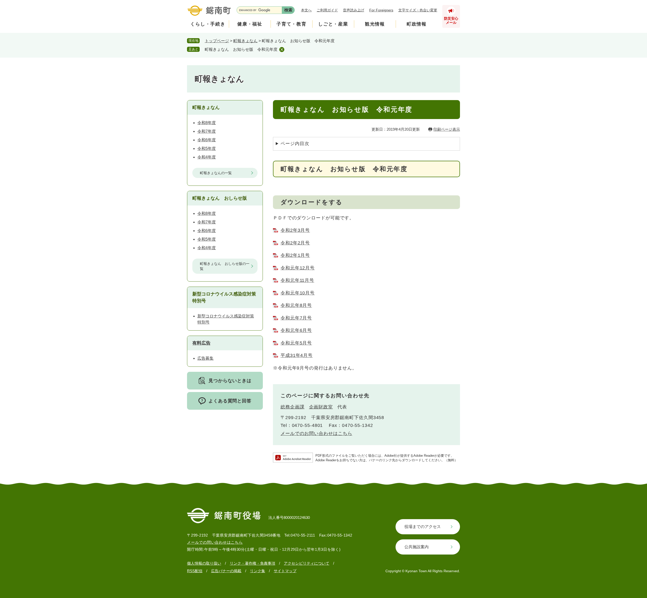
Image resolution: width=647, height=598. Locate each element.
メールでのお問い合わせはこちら (316, 433)
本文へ (306, 10)
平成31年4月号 (297, 355)
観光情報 (375, 24)
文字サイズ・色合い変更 (417, 10)
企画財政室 (321, 406)
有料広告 (201, 343)
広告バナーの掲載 (226, 571)
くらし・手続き (207, 24)
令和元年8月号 (296, 305)
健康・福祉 (249, 24)
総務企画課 (293, 406)
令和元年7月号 (296, 317)
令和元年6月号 (296, 330)
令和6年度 (206, 140)
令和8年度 (206, 123)
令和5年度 (206, 148)
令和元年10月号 (298, 292)
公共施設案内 (416, 547)
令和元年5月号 (296, 343)
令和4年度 (206, 157)
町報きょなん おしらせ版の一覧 (224, 266)
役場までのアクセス (422, 526)
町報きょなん (245, 41)
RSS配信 (194, 571)
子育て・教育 (291, 24)
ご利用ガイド (327, 10)
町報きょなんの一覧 (216, 173)
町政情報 (417, 24)
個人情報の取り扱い (204, 563)
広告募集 (205, 358)
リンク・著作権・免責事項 (252, 563)
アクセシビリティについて (306, 563)
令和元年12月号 (298, 267)
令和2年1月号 (295, 255)
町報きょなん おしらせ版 (219, 198)
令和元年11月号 (297, 280)
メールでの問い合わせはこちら (215, 542)
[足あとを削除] (282, 50)
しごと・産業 (333, 24)
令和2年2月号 (295, 242)
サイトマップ (285, 571)
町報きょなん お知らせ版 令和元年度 (241, 49)
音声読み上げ (353, 10)
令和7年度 (206, 131)
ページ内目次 (295, 143)
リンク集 (257, 571)
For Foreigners (381, 10)
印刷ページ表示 (446, 129)
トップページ (217, 41)
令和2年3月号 (295, 230)
